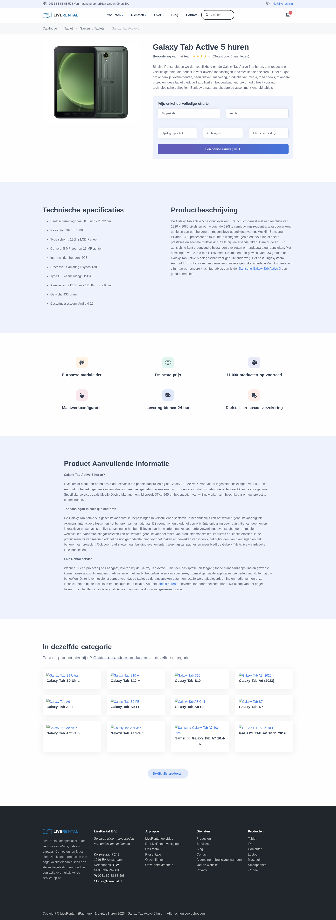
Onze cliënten (154, 859)
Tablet (68, 28)
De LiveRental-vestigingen (163, 843)
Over (157, 15)
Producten (113, 15)
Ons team (152, 849)
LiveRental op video (159, 838)
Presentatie (153, 854)
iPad (251, 843)
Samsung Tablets (92, 28)
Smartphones (257, 865)
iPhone (253, 870)
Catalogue (50, 28)
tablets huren (167, 584)
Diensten (137, 15)
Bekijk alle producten (168, 773)
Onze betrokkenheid (159, 865)
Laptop (252, 854)
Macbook (254, 859)
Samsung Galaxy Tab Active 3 (260, 268)
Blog (174, 15)
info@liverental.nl (282, 3)
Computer (255, 849)
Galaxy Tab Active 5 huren (201, 47)
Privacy (202, 870)
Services (203, 843)
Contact (192, 15)
